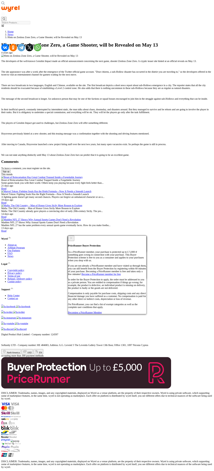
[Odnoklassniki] (13, 47)
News (10, 34)
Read (3, 188)
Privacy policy (15, 273)
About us (12, 245)
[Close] (71, 238)
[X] (29, 47)
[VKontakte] (5, 47)
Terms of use (14, 276)
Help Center (14, 295)
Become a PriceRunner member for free (101, 274)
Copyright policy (16, 270)
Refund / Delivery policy (20, 278)
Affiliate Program (16, 247)
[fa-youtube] (107, 322)
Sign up (6, 171)
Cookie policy (14, 281)
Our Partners (14, 250)
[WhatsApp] (37, 47)
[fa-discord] (107, 328)
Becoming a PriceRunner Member (85, 312)
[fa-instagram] (107, 316)
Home (11, 31)
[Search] (4, 19)
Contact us (13, 298)
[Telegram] (21, 47)
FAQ (10, 253)
